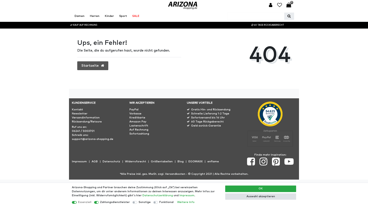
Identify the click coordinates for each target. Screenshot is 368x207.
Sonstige (145, 202)
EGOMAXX (195, 161)
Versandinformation (86, 117)
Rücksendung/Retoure (87, 121)
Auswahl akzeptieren (260, 196)
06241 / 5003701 (83, 131)
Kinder (109, 16)
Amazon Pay (137, 121)
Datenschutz (111, 161)
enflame (213, 161)
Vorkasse (135, 113)
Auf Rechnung (138, 129)
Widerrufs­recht (135, 161)
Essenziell (84, 202)
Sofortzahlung (139, 133)
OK (261, 188)
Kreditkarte (137, 117)
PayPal (134, 109)
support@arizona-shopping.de (92, 139)
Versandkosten (175, 174)
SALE (135, 16)
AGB (95, 161)
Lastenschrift (138, 125)
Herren (94, 16)
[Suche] (289, 16)
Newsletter (79, 113)
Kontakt (77, 109)
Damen (80, 16)
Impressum (79, 161)
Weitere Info (186, 202)
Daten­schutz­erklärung (157, 195)
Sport (123, 16)
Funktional (166, 202)
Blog (180, 161)
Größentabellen (162, 161)
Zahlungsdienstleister (115, 202)
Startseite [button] (90, 65)
